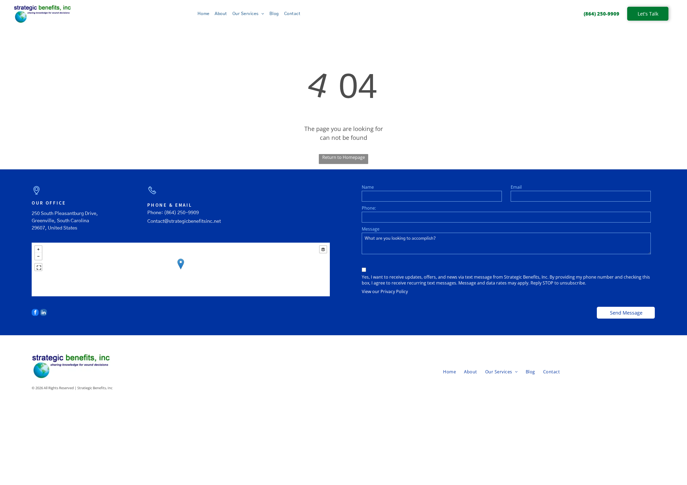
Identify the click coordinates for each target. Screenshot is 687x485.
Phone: (369, 208)
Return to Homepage (343, 157)
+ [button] (38, 249)
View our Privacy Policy (385, 291)
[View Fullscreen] (38, 267)
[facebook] (35, 313)
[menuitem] (203, 14)
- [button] (38, 256)
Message (370, 229)
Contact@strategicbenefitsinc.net (184, 221)
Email (516, 187)
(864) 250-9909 (181, 212)
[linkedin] (43, 313)
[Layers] (323, 249)
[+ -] (181, 269)
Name (368, 187)
